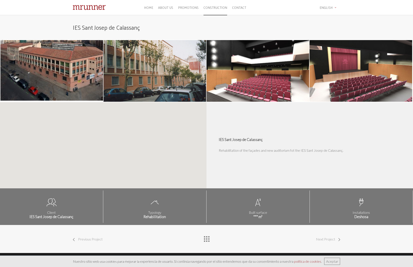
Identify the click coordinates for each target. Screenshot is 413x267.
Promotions (188, 7)
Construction (215, 7)
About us (165, 7)
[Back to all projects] (206, 238)
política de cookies (307, 261)
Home (148, 7)
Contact (239, 7)
